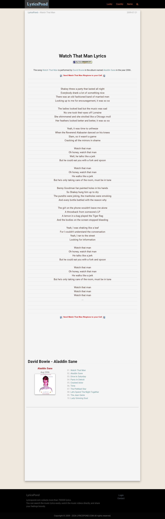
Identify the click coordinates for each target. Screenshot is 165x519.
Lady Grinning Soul (79, 398)
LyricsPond (33, 12)
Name (130, 4)
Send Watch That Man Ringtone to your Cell (82, 75)
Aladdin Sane (109, 70)
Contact (121, 498)
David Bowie (78, 70)
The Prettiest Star (78, 389)
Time (73, 386)
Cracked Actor (77, 382)
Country (119, 4)
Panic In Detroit (77, 379)
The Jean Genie (78, 395)
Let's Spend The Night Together (85, 392)
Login (121, 495)
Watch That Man (50, 70)
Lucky (109, 4)
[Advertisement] (82, 32)
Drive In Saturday (78, 376)
